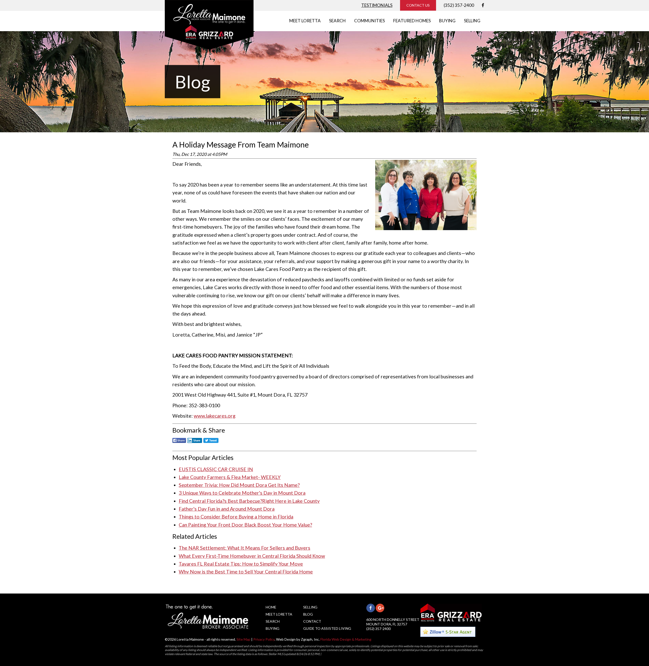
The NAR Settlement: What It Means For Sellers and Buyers (244, 548)
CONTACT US (418, 5)
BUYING (447, 20)
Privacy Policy (264, 639)
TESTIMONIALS (376, 5)
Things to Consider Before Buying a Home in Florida (236, 517)
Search (273, 621)
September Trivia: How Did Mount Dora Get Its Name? (239, 485)
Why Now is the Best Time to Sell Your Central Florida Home (246, 572)
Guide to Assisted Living (327, 628)
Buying (272, 628)
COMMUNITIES (369, 20)
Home (271, 607)
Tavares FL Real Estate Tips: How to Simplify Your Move (241, 564)
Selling (310, 607)
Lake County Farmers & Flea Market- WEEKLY (230, 477)
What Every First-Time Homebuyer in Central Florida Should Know (252, 556)
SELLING (472, 20)
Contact (312, 621)
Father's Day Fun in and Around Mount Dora (227, 509)
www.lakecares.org (215, 416)
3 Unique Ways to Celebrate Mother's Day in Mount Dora (242, 493)
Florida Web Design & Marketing (345, 639)
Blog (308, 614)
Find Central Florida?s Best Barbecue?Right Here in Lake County (249, 501)
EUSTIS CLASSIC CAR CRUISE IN (216, 469)
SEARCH (337, 20)
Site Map (243, 639)
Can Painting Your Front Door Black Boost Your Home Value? (245, 525)
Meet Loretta (279, 614)
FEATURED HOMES (412, 20)
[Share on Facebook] (179, 443)
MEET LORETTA (305, 20)
